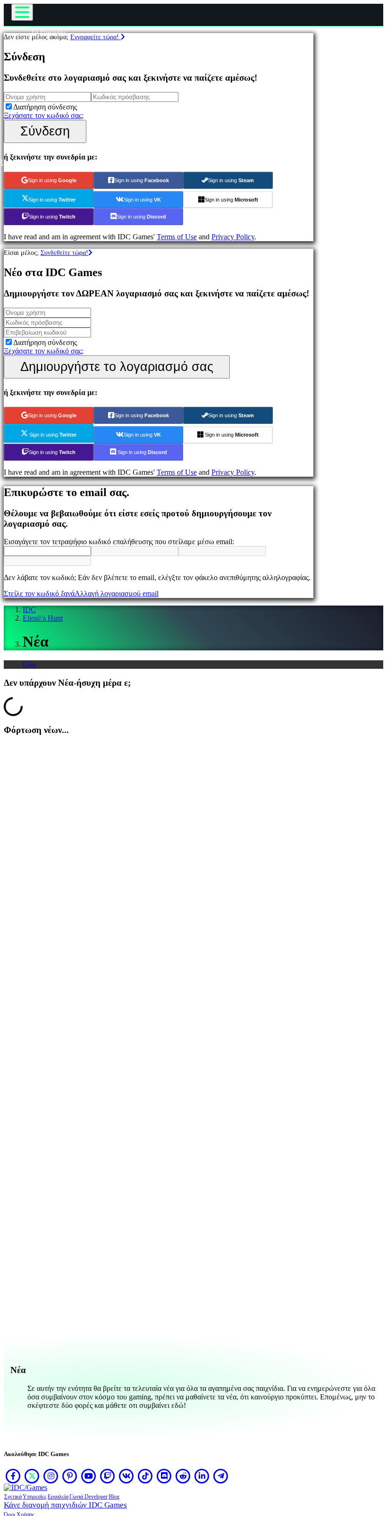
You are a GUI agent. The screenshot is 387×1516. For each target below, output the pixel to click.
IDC (29, 610)
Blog (114, 1496)
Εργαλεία (58, 1496)
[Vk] (126, 1475)
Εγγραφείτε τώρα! (95, 37)
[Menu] (22, 12)
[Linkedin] (202, 1475)
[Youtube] (88, 1475)
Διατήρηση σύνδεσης (45, 107)
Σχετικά (13, 1496)
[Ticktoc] (145, 1475)
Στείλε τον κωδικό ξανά (39, 594)
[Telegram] (220, 1475)
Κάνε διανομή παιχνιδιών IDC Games (65, 1504)
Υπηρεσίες (35, 1496)
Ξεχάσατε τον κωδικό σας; (44, 115)
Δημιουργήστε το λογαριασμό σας (116, 366)
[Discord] (164, 1475)
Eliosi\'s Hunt (43, 618)
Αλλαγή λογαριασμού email (117, 594)
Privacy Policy (232, 237)
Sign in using (52, 180)
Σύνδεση (45, 131)
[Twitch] (107, 1475)
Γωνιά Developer (88, 1496)
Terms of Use (177, 237)
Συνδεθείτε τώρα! (64, 252)
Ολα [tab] (29, 664)
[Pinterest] (69, 1475)
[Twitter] (32, 1475)
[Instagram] (51, 1475)
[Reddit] (183, 1475)
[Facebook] (13, 1475)
